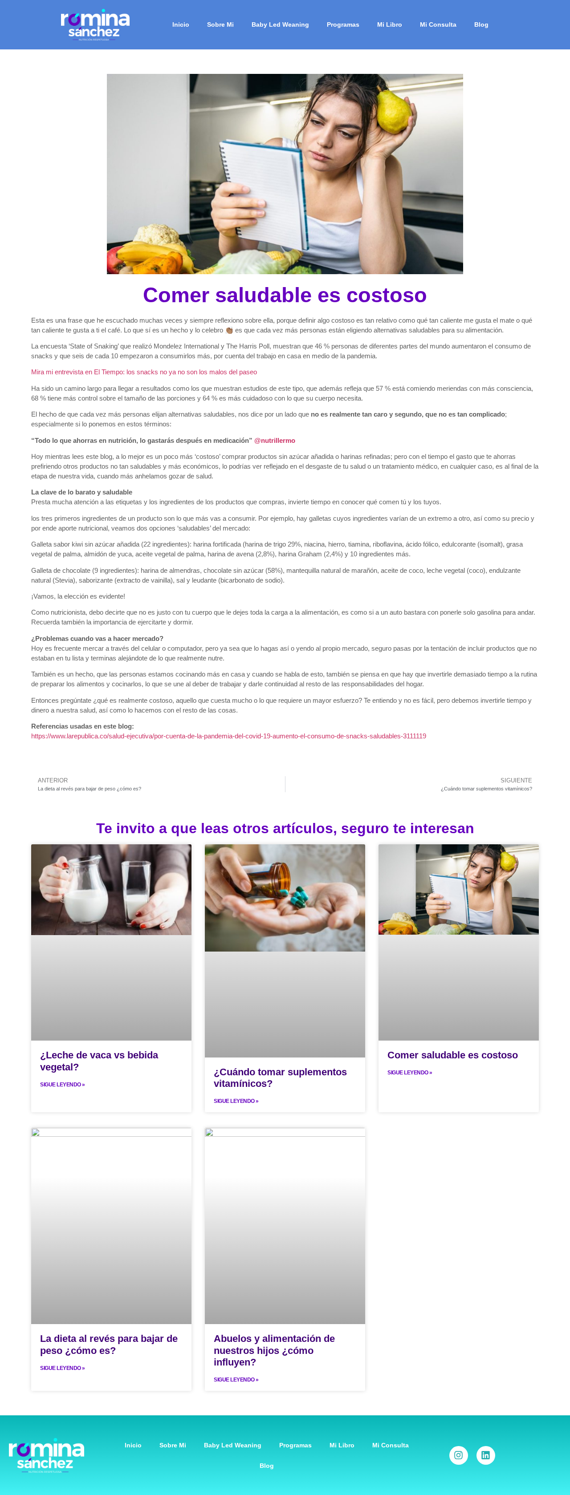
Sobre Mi (220, 24)
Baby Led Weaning (280, 24)
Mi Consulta (438, 24)
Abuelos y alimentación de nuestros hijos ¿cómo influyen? (274, 1350)
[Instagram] (458, 1455)
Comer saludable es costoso (452, 1055)
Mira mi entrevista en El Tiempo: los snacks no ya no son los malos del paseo (144, 372)
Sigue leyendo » (62, 1084)
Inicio (180, 24)
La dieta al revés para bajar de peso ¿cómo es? (109, 1344)
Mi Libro (389, 24)
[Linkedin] (485, 1455)
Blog (481, 24)
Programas (343, 24)
